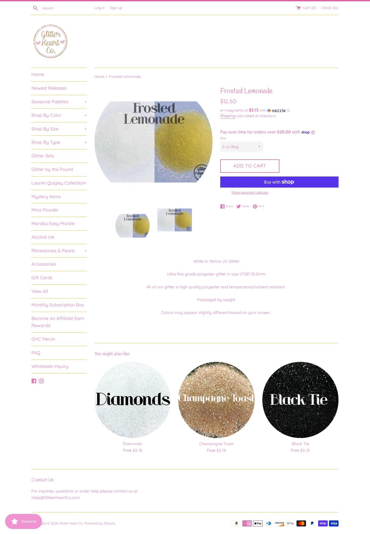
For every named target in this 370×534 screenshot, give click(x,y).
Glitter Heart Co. (71, 523)
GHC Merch (43, 339)
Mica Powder (45, 210)
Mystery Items (46, 196)
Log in (99, 8)
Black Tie (300, 443)
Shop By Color (59, 115)
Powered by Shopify (100, 523)
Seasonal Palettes (59, 101)
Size (223, 138)
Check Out (330, 8)
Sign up (116, 8)
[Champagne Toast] (216, 400)
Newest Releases (48, 88)
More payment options (250, 192)
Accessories (43, 264)
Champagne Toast (216, 443)
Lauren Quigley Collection (59, 183)
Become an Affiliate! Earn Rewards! (57, 322)
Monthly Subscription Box (57, 305)
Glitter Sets (42, 156)
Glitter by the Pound (52, 169)
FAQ (35, 352)
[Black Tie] (300, 400)
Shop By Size (59, 129)
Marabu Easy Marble (53, 223)
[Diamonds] (132, 400)
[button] (279, 110)
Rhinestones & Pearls (59, 251)
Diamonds (132, 443)
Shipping (227, 115)
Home (37, 74)
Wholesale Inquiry (49, 366)
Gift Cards (41, 277)
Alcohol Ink (42, 237)
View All (39, 291)
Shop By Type (59, 142)
